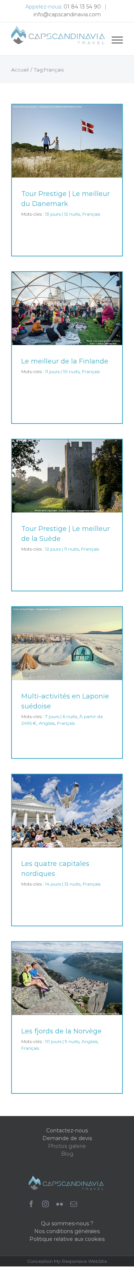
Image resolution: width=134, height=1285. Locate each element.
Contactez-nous (67, 1130)
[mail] (73, 1204)
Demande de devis (67, 1138)
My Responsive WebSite (80, 1261)
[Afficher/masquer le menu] (117, 40)
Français (91, 214)
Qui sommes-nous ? (67, 1223)
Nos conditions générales (67, 1231)
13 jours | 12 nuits (62, 214)
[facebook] (31, 1204)
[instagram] (45, 1204)
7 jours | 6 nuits (61, 716)
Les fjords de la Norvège (61, 1031)
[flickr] (59, 1204)
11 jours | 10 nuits (62, 371)
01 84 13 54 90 (82, 6)
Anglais (47, 723)
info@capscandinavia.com (67, 14)
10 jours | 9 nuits (62, 1041)
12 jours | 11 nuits (62, 549)
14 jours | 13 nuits (62, 884)
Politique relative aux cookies (67, 1239)
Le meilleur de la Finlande (64, 361)
